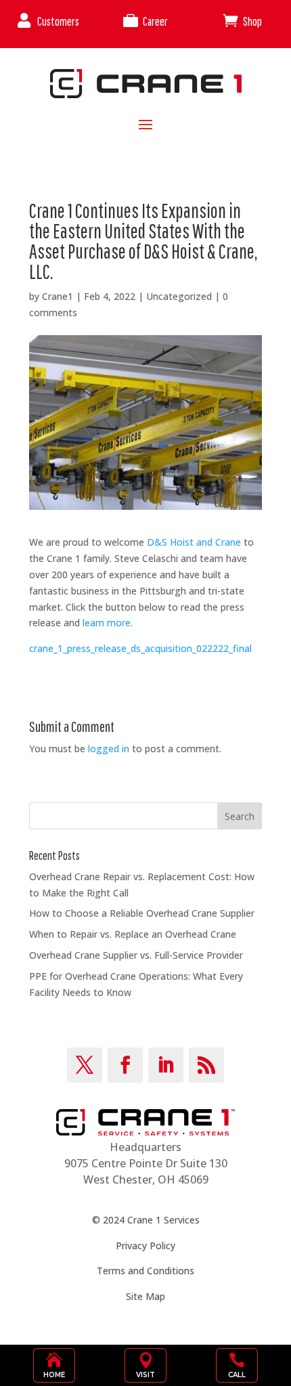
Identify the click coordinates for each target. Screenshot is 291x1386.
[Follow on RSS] (206, 1065)
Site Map (145, 1296)
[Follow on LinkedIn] (165, 1065)
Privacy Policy (145, 1245)
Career (155, 21)
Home (54, 1374)
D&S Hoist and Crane (194, 542)
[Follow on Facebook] (125, 1065)
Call (237, 1374)
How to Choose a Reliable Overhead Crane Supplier (141, 913)
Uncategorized (179, 296)
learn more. (108, 622)
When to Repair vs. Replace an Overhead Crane (132, 934)
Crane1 (57, 296)
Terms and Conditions (145, 1270)
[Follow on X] (84, 1065)
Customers (58, 21)
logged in (108, 748)
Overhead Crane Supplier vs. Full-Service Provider (136, 955)
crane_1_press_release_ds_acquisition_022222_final (140, 648)
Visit (145, 1374)
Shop (252, 21)
